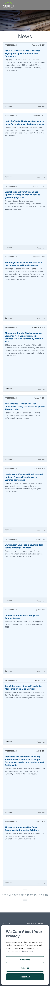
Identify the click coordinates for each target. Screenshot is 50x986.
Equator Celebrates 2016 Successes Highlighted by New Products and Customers (22, 53)
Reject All (25, 968)
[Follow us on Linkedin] (29, 918)
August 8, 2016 (39, 468)
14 (38, 895)
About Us (6, 923)
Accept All (25, 977)
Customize (25, 959)
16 (46, 895)
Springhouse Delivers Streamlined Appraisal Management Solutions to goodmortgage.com (22, 195)
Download (8, 106)
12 (31, 895)
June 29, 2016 (40, 539)
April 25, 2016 (40, 680)
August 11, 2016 (39, 398)
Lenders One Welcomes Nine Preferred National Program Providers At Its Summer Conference (24, 477)
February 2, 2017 (39, 115)
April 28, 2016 (40, 610)
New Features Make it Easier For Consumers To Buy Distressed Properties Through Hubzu (25, 406)
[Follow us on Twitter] (25, 918)
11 (28, 895)
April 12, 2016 (40, 751)
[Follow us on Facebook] (20, 918)
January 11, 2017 (39, 186)
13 (35, 895)
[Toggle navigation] (47, 5)
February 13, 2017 (38, 45)
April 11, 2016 (40, 821)
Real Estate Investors (35, 923)
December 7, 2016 (38, 257)
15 (42, 895)
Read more (41, 107)
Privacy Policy (27, 951)
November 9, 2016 (38, 327)
